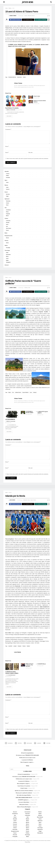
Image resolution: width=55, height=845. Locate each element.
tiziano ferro (19, 77)
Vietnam (34, 392)
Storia (7, 224)
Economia (8, 177)
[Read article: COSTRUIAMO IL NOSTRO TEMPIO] (23, 412)
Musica (10, 8)
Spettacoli (7, 198)
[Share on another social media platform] (48, 20)
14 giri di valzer (37, 96)
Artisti (13, 8)
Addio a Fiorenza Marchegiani (24, 806)
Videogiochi (8, 262)
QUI (22, 26)
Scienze (6, 240)
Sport (6, 180)
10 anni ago (20, 15)
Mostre (7, 215)
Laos (31, 392)
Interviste (8, 194)
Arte (6, 207)
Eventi (6, 192)
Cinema (7, 203)
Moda (6, 233)
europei (15, 646)
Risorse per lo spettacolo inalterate (24, 792)
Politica (7, 175)
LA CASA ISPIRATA (10, 419)
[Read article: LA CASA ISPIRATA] (12, 414)
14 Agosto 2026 (19, 109)
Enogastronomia (8, 235)
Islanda (28, 646)
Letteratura (8, 220)
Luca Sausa (12, 500)
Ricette (7, 237)
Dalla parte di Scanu (24, 804)
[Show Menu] (4, 2)
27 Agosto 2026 (8, 422)
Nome (7, 146)
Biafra (10, 392)
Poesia (7, 230)
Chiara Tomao (12, 15)
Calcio (7, 182)
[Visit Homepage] (27, 2)
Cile (13, 392)
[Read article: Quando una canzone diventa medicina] (31, 101)
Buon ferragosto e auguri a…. (27, 762)
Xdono (24, 77)
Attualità (29, 15)
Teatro (40, 825)
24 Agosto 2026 (40, 665)
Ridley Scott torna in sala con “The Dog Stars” (29, 665)
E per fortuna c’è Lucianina (11, 108)
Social (7, 258)
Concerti (7, 189)
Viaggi (7, 196)
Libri (7, 226)
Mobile (7, 260)
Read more (10, 116)
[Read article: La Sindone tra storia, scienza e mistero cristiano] (12, 666)
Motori (7, 256)
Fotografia (8, 213)
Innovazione (8, 254)
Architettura (8, 209)
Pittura (7, 211)
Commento (8, 129)
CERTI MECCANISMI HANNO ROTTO (24, 797)
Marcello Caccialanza (11, 109)
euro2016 (10, 646)
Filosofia (7, 222)
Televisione (8, 201)
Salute (6, 245)
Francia (24, 646)
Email (7, 152)
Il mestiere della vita (12, 77)
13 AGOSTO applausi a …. (24, 799)
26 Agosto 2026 (40, 414)
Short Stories (8, 228)
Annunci (7, 265)
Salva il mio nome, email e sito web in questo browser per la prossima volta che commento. (27, 158)
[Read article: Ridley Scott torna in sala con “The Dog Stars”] (23, 664)
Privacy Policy (27, 842)
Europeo (19, 646)
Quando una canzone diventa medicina (24, 790)
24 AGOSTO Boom (41, 663)
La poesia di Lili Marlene (27, 759)
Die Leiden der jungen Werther (24, 795)
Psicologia (8, 247)
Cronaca (7, 173)
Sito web (30, 152)
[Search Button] (51, 2)
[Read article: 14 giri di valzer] (31, 97)
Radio (7, 252)
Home (6, 8)
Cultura (6, 218)
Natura (7, 242)
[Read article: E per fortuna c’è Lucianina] (15, 101)
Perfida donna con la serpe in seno (27, 757)
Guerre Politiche (25, 392)
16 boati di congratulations (27, 752)
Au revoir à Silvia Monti (24, 802)
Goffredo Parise (18, 392)
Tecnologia (7, 250)
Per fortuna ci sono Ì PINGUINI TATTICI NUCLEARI (27, 755)
